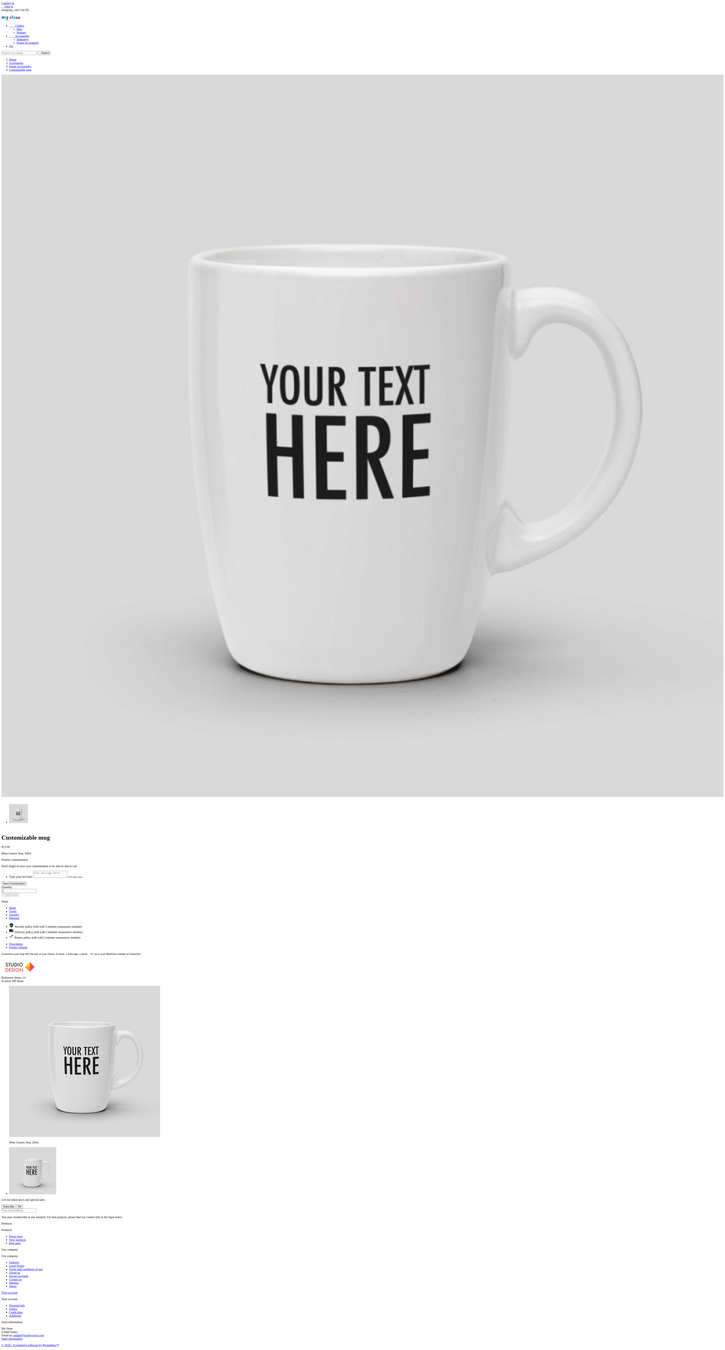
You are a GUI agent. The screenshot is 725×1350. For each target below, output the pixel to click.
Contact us (8, 3)
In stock (6, 981)
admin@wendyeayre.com (28, 1335)
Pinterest (14, 918)
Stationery (23, 39)
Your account (9, 1292)
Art (11, 46)
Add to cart (10, 894)
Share (12, 908)
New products (17, 1239)
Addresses (15, 1315)
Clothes (16, 25)
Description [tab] (16, 944)
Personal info (17, 1305)
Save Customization (14, 883)
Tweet (12, 911)
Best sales (15, 1243)
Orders (13, 1309)
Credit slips (15, 1312)
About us (14, 1272)
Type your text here (20, 876)
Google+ (14, 914)
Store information (12, 1338)
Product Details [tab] (18, 947)
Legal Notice (17, 1265)
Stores (12, 1286)
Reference (8, 977)
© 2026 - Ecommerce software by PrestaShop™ (30, 1345)
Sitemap (14, 1282)
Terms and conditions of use (25, 1269)
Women (21, 32)
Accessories (19, 36)
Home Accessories (28, 42)
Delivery (14, 1262)
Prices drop (15, 1236)
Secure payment (18, 1276)
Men (19, 29)
